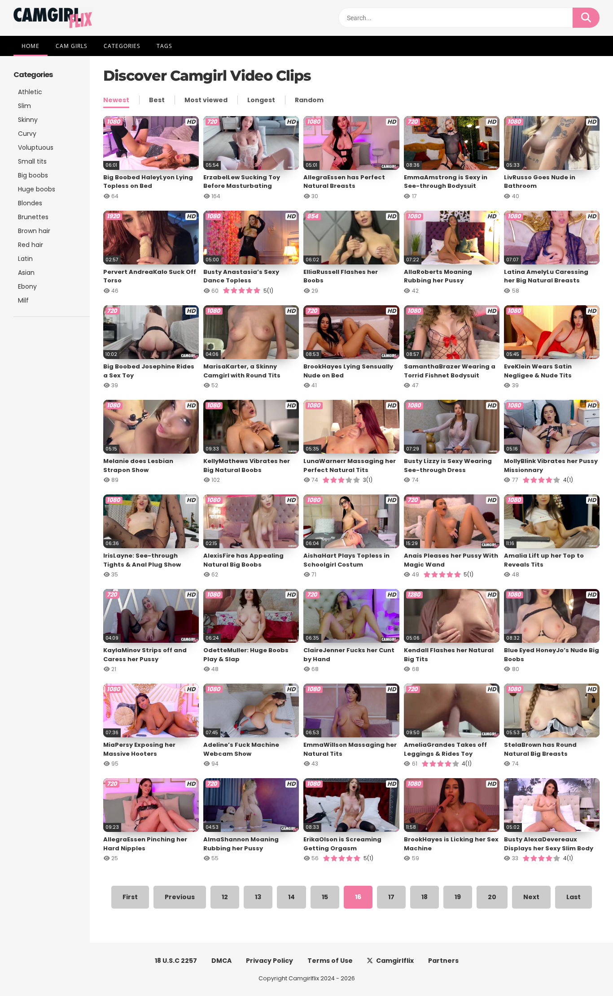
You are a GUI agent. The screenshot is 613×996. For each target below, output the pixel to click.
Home (30, 46)
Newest (116, 99)
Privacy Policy (269, 960)
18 (424, 896)
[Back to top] (582, 969)
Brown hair (34, 230)
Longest (261, 99)
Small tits (32, 161)
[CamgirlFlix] (52, 18)
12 (225, 896)
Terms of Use (330, 960)
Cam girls (72, 46)
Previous (180, 896)
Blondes (30, 203)
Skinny (28, 119)
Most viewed (206, 99)
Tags (164, 46)
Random (309, 99)
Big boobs (33, 175)
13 (258, 896)
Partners (443, 960)
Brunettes (33, 216)
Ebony (27, 286)
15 (325, 896)
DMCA (221, 960)
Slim (24, 105)
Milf (23, 300)
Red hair (30, 244)
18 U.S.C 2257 (176, 960)
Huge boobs (36, 189)
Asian (26, 272)
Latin (25, 258)
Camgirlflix (395, 960)
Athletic (30, 91)
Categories (122, 46)
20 (492, 896)
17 (391, 896)
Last (573, 896)
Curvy (27, 133)
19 (458, 896)
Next (531, 896)
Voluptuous (35, 147)
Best (157, 99)
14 (291, 896)
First (130, 896)
